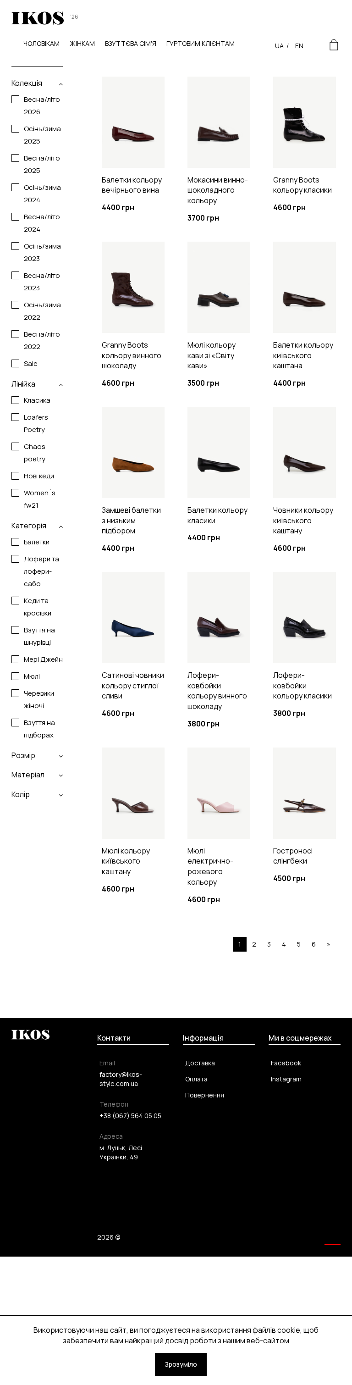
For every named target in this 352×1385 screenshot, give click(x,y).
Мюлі (32, 676)
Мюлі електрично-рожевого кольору (210, 866)
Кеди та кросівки (37, 607)
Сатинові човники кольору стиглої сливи (133, 685)
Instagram (286, 1079)
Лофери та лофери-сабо (41, 571)
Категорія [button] (28, 526)
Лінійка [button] (23, 384)
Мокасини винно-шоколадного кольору (217, 190)
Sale (31, 363)
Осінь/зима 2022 (42, 311)
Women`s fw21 (39, 499)
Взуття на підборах (39, 729)
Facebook (286, 1062)
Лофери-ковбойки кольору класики (302, 685)
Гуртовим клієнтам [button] (200, 43)
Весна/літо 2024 (42, 223)
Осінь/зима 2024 (42, 194)
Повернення (204, 1095)
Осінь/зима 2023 (42, 252)
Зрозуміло (181, 1364)
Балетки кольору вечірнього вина (132, 185)
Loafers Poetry (36, 423)
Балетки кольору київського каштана (303, 355)
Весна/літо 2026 (42, 105)
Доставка (200, 1062)
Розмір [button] (23, 755)
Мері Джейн (43, 659)
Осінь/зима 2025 (42, 135)
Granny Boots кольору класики (302, 185)
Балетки (37, 542)
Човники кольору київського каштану (303, 520)
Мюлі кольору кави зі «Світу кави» (211, 355)
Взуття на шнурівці (39, 636)
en (299, 45)
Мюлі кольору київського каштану (126, 861)
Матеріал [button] (27, 775)
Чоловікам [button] (41, 43)
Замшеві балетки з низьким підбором (131, 520)
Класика (37, 400)
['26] (37, 22)
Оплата (196, 1079)
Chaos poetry (34, 453)
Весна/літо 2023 (42, 282)
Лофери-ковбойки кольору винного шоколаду (217, 691)
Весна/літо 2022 (42, 340)
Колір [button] (20, 794)
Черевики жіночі (39, 699)
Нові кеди (39, 476)
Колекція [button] (26, 83)
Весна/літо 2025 (42, 164)
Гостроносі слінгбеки (293, 856)
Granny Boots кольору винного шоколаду (131, 355)
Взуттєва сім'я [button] (130, 43)
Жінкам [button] (82, 43)
